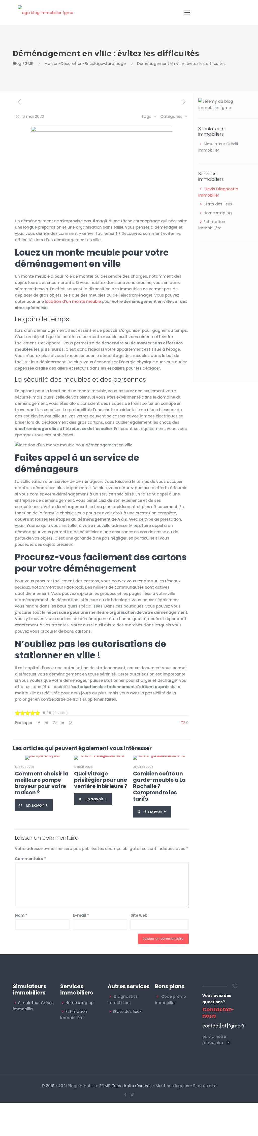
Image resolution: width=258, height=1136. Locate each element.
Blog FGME (23, 63)
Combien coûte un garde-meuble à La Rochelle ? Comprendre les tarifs (159, 786)
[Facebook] (125, 1094)
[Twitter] (132, 1094)
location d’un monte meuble (73, 301)
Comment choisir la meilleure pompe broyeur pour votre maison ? (42, 783)
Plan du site (204, 1085)
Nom (21, 915)
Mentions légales (172, 1085)
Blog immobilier (83, 1085)
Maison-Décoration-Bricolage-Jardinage (85, 63)
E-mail (81, 915)
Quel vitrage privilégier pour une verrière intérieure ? (100, 780)
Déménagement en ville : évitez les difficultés (181, 63)
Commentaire (30, 858)
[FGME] (45, 12)
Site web (139, 915)
